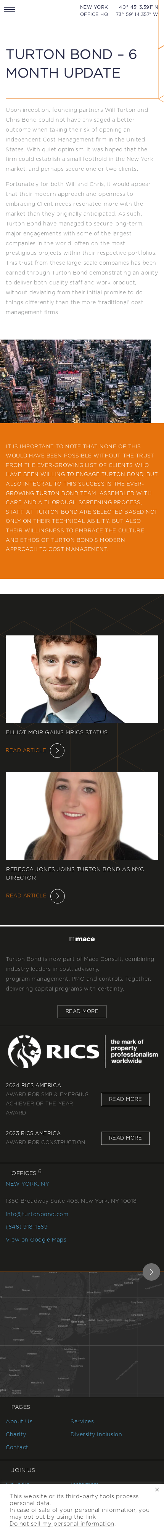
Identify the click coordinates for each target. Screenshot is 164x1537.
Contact (17, 1447)
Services (82, 1421)
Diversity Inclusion (96, 1434)
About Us (19, 1421)
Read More (82, 1011)
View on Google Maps (36, 1240)
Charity (16, 1434)
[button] (151, 1272)
